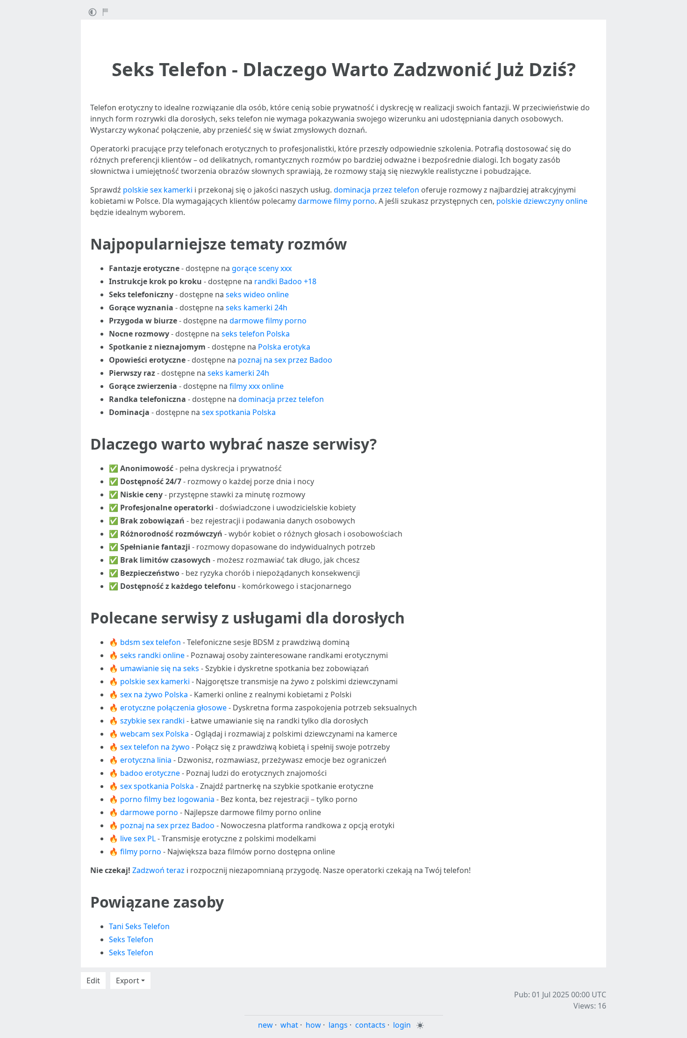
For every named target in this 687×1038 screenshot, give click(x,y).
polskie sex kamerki (158, 190)
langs (338, 1025)
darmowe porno (149, 812)
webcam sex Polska (154, 734)
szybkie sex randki (152, 721)
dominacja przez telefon (376, 190)
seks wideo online (257, 294)
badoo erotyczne (150, 773)
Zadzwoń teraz (158, 870)
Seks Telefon (131, 939)
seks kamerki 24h (256, 307)
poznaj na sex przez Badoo (285, 360)
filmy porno (140, 851)
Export (127, 980)
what (289, 1025)
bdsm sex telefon (150, 642)
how (313, 1025)
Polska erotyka (284, 347)
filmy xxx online (256, 386)
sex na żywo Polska (154, 694)
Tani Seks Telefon (139, 926)
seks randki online (152, 655)
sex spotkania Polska (239, 412)
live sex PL (138, 838)
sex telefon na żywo (155, 747)
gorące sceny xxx (262, 268)
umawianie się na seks (159, 668)
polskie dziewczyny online (541, 201)
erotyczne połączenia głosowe (173, 707)
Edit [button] (93, 980)
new (265, 1025)
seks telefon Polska (256, 334)
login (402, 1025)
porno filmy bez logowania (167, 799)
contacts (370, 1025)
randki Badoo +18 (285, 281)
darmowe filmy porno (336, 201)
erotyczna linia (146, 760)
